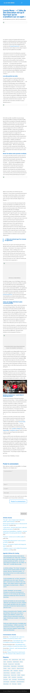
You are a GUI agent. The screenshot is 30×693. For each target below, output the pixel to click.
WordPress (24, 691)
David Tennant (16, 661)
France (9, 668)
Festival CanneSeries (14, 46)
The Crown (14, 684)
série (10, 679)
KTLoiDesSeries (8, 19)
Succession (6, 679)
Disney (21, 661)
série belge (14, 679)
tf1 (10, 684)
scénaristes (14, 677)
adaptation (6, 659)
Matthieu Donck (7, 675)
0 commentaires (22, 19)
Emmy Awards (13, 666)
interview (21, 670)
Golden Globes (6, 670)
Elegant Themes (11, 691)
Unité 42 (19, 684)
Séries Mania (6, 684)
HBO (11, 670)
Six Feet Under (22, 421)
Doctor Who (17, 664)
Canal (5, 661)
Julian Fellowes (7, 672)
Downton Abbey (7, 666)
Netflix (18, 675)
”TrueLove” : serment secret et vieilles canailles (13, 536)
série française (6, 681)
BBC (20, 659)
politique (5, 677)
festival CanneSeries (7, 294)
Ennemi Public (20, 666)
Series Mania (19, 677)
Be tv (23, 659)
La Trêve (18, 672)
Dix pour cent (11, 664)
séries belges (12, 681)
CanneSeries (9, 661)
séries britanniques (20, 681)
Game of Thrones (20, 668)
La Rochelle (13, 672)
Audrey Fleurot (15, 659)
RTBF (9, 677)
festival (5, 668)
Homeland (16, 670)
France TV (14, 668)
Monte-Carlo (13, 675)
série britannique (21, 679)
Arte (10, 659)
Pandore (23, 675)
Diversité (5, 664)
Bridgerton (19, 428)
